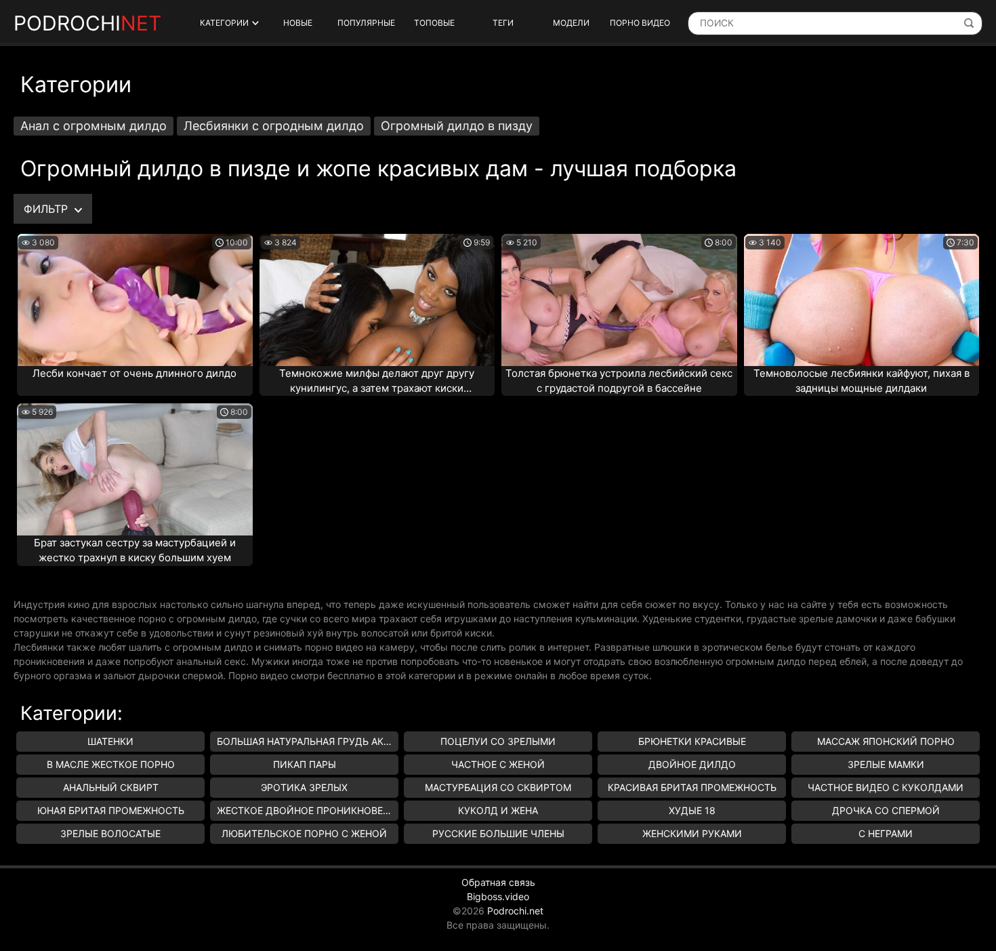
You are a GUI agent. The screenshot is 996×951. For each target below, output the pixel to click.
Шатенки (110, 741)
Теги (503, 23)
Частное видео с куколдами (885, 787)
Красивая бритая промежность (692, 787)
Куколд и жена (498, 810)
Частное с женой (498, 764)
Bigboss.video (498, 896)
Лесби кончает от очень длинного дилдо (134, 373)
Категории (224, 23)
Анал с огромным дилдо (93, 126)
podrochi (87, 23)
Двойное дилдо (692, 764)
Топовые (434, 23)
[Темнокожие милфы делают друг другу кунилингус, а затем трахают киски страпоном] (377, 300)
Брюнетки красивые (692, 741)
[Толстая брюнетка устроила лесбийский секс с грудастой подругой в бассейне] (619, 300)
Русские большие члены (498, 833)
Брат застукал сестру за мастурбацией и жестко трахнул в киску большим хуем (135, 550)
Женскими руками (692, 833)
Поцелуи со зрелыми (498, 741)
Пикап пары (304, 764)
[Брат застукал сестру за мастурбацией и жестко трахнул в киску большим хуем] (135, 469)
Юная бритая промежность (110, 810)
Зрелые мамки (886, 764)
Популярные (366, 23)
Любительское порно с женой (304, 833)
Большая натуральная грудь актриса (307, 741)
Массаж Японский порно (886, 741)
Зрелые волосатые (110, 833)
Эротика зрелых (304, 787)
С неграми (885, 833)
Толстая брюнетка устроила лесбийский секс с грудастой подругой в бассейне (618, 381)
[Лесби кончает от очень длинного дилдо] (135, 300)
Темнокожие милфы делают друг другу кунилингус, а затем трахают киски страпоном (376, 382)
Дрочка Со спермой (886, 810)
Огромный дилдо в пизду (457, 126)
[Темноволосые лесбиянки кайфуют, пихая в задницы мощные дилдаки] (862, 300)
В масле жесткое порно (111, 764)
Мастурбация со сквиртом (498, 787)
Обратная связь (498, 882)
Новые (297, 23)
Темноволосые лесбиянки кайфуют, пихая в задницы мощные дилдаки (861, 381)
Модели (571, 23)
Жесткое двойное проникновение (307, 810)
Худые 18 (692, 810)
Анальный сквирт (111, 787)
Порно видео (640, 23)
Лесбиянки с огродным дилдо (274, 126)
